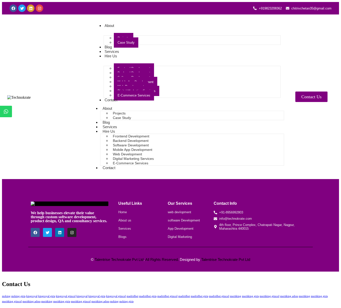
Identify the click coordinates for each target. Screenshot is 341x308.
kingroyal (31, 296)
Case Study (126, 42)
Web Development (127, 154)
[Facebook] (13, 8)
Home (122, 212)
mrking (6, 296)
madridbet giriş (148, 296)
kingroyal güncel (66, 296)
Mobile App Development (132, 150)
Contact (111, 100)
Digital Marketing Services (133, 159)
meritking (235, 296)
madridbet (132, 296)
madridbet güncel (167, 296)
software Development (184, 220)
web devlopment (179, 212)
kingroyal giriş (46, 296)
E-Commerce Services (134, 95)
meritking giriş (250, 296)
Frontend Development (131, 136)
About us (124, 220)
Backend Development (131, 141)
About (109, 25)
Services (112, 51)
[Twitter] (22, 8)
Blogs (122, 237)
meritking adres (289, 296)
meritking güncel (269, 296)
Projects (119, 113)
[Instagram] (39, 8)
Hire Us (111, 56)
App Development (180, 228)
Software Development (131, 145)
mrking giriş (18, 296)
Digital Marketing (180, 237)
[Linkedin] (30, 8)
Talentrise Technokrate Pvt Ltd (119, 259)
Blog (108, 47)
